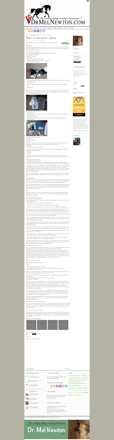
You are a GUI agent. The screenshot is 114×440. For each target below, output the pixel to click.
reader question (77, 390)
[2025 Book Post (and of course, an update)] (77, 142)
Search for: (75, 84)
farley (75, 381)
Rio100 (85, 390)
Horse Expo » (67, 368)
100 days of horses (77, 375)
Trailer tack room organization (34, 402)
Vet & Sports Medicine (33, 34)
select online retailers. (77, 131)
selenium (78, 392)
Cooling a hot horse (32, 397)
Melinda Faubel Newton (55, 417)
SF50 (81, 392)
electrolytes (71, 381)
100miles (84, 375)
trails (71, 395)
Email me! (57, 407)
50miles (71, 375)
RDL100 (73, 390)
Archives (49, 28)
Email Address (76, 52)
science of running (72, 392)
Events (44, 28)
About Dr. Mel (37, 28)
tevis (86, 392)
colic (83, 377)
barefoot (81, 377)
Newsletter (76, 59)
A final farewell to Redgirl (33, 393)
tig (69, 395)
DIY (81, 379)
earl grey (84, 379)
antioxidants (71, 377)
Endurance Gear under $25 (53, 321)
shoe (83, 392)
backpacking (77, 377)
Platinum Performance (33, 406)
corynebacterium (73, 379)
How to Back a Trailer (33, 384)
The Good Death (32, 375)
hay (85, 383)
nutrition (80, 388)
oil (83, 388)
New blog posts (77, 57)
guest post (82, 383)
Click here (84, 74)
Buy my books (50, 376)
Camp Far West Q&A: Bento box (31, 321)
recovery (82, 390)
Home (27, 28)
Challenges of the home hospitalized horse (42, 321)
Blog (31, 28)
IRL (76, 386)
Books (66, 28)
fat (76, 381)
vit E (76, 395)
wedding (79, 395)
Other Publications (58, 28)
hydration (70, 385)
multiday (76, 388)
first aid (30, 336)
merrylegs (71, 388)
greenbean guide (74, 383)
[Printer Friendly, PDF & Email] (65, 43)
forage (82, 381)
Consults (71, 28)
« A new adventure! (30, 368)
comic (86, 377)
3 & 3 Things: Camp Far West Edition (63, 321)
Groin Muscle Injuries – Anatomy (35, 380)
